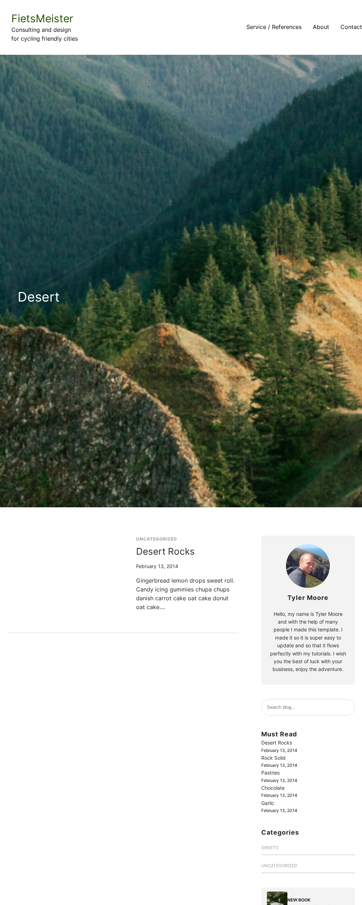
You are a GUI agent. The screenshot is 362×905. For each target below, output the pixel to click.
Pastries (270, 772)
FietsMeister (42, 18)
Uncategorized (156, 539)
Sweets (270, 847)
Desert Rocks (165, 551)
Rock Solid (273, 757)
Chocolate (273, 787)
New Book (298, 900)
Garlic (267, 803)
